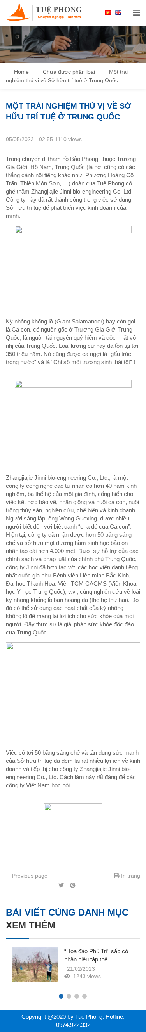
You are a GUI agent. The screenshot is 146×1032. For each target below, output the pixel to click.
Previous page (29, 876)
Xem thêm (30, 925)
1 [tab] (61, 996)
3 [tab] (76, 996)
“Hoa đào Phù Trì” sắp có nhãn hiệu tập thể (96, 955)
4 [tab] (84, 996)
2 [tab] (69, 996)
